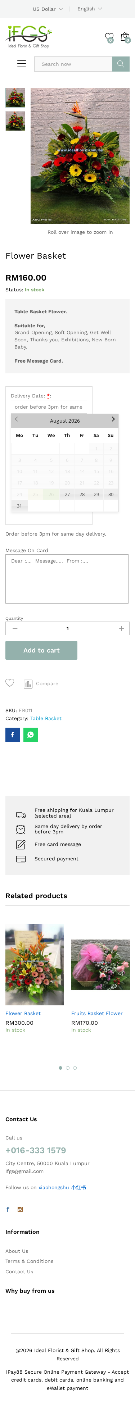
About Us (16, 1251)
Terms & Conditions (29, 1261)
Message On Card (26, 550)
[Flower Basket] (12, 735)
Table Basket (46, 718)
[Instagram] (20, 1210)
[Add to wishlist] (11, 683)
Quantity (14, 618)
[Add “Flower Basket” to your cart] (17, 1001)
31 (19, 505)
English (86, 8)
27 (67, 494)
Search (121, 64)
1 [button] (60, 1068)
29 (96, 494)
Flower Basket (23, 1013)
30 (110, 494)
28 (82, 494)
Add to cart (41, 650)
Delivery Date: (31, 396)
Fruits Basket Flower (97, 1013)
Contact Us (19, 1271)
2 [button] (67, 1068)
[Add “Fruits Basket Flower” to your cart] (83, 1001)
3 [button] (75, 1068)
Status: (14, 289)
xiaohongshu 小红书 (62, 1187)
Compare (47, 683)
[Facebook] (8, 1210)
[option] (35, 989)
